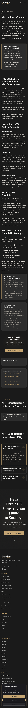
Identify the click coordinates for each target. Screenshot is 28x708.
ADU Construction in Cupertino (12, 376)
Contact (3, 631)
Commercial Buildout (6, 597)
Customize (14, 704)
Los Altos (3, 656)
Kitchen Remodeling (6, 585)
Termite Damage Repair (7, 605)
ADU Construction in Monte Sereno (13, 379)
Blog (2, 628)
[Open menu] (25, 2)
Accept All (14, 696)
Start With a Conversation (14, 533)
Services (7, 11)
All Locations (4, 668)
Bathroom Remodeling (6, 588)
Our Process (4, 622)
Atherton (3, 653)
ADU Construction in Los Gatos (12, 373)
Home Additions (5, 582)
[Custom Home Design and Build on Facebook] (2, 569)
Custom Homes (5, 576)
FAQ (2, 634)
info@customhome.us (6, 678)
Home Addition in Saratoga (11, 363)
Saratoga (11, 11)
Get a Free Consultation (14, 350)
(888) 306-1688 (5, 675)
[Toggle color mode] (20, 2)
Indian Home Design (6, 608)
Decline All (14, 700)
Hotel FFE (3, 600)
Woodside (3, 665)
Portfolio (3, 625)
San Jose (3, 641)
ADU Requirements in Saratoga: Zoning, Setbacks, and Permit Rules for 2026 (14, 417)
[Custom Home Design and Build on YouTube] (5, 569)
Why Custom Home (6, 616)
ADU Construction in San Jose (12, 384)
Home (2, 11)
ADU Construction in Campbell (12, 381)
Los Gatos (3, 644)
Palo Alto (3, 647)
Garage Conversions (6, 594)
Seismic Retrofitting (6, 602)
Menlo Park (4, 662)
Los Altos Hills (4, 659)
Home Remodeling (5, 579)
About (2, 619)
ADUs (2, 591)
